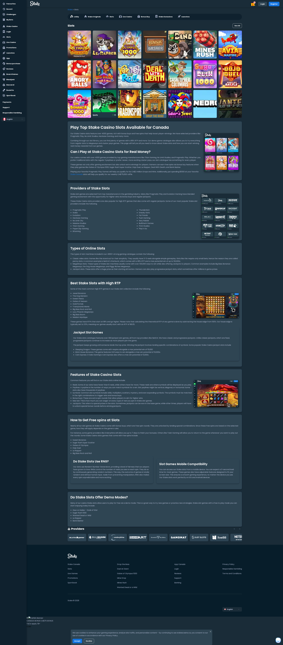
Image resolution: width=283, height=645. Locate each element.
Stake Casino (12, 26)
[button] (252, 3)
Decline (89, 641)
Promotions (11, 48)
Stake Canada (76, 174)
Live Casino (11, 42)
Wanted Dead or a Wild (127, 587)
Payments (7, 102)
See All (237, 26)
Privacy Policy (228, 564)
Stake (70, 9)
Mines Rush (122, 582)
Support (6, 107)
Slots (8, 37)
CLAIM (29, 627)
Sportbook (10, 95)
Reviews (9, 69)
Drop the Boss (123, 564)
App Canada (179, 564)
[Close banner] (27, 618)
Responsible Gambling (12, 113)
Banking (177, 582)
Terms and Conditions (231, 573)
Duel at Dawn (123, 569)
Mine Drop (121, 578)
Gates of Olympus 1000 (127, 573)
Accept (77, 641)
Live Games (73, 573)
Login (8, 32)
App (8, 58)
